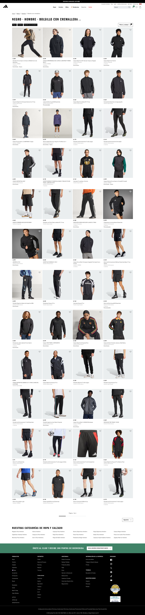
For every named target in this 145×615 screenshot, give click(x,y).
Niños (67, 7)
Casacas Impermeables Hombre (101, 537)
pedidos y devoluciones (122, 4)
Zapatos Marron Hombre (120, 537)
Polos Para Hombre (78, 534)
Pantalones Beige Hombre (80, 537)
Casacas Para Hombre (59, 531)
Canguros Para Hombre (38, 534)
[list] (65, 25)
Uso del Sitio (104, 609)
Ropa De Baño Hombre (59, 537)
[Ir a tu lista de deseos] (136, 7)
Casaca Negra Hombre (120, 531)
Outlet (90, 7)
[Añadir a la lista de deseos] (39, 30)
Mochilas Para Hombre (18, 537)
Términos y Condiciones (57, 609)
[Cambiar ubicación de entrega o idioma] (140, 4)
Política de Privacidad (87, 609)
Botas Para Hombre (98, 534)
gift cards (130, 4)
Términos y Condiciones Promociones (72, 609)
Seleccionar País (96, 609)
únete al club (135, 4)
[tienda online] (5, 6)
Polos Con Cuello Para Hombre (122, 534)
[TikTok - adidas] (121, 576)
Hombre (61, 7)
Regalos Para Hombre (18, 531)
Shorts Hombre (36, 531)
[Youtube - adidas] (121, 580)
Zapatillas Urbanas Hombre (19, 534)
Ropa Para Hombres (58, 534)
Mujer (54, 7)
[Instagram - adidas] (121, 564)
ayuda (115, 4)
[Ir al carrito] (140, 7)
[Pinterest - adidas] (121, 572)
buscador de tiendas (106, 4)
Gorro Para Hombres (37, 537)
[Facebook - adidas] (121, 560)
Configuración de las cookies (44, 609)
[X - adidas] (121, 568)
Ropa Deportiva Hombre (99, 531)
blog (112, 4)
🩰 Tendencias (75, 7)
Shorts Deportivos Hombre (80, 531)
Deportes (83, 7)
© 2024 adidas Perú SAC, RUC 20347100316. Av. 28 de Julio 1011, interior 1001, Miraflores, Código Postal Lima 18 (72, 613)
